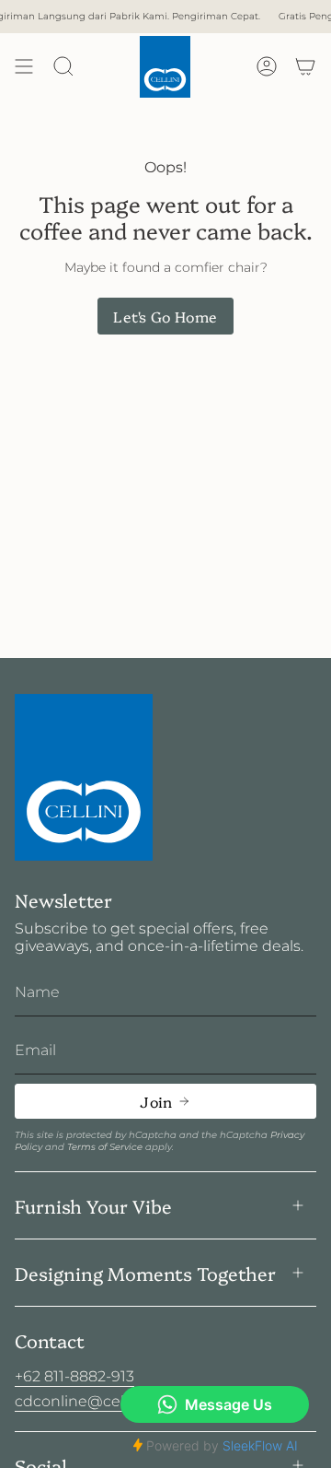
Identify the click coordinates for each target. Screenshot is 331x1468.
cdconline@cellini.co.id (98, 1401)
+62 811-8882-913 (74, 1376)
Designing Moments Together (145, 1273)
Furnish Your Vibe (93, 1205)
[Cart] (305, 67)
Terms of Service (105, 1147)
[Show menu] (24, 67)
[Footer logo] (84, 777)
